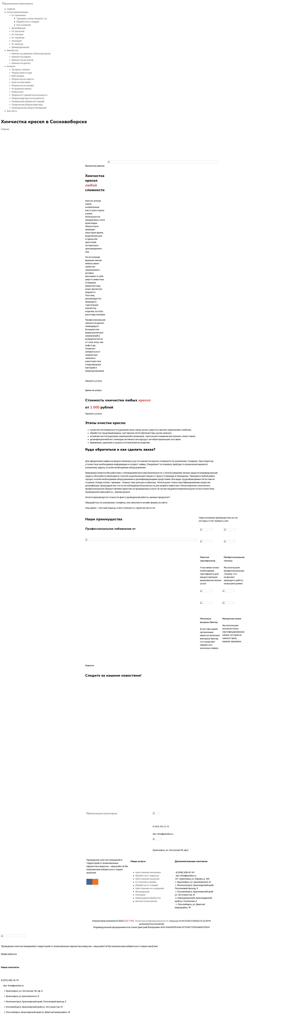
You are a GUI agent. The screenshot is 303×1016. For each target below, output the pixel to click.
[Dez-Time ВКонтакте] (89, 882)
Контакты (12, 111)
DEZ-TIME (129, 921)
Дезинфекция (19, 28)
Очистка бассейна (21, 82)
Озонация (17, 41)
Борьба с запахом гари (105, 795)
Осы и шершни (23, 25)
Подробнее (91, 701)
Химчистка (12, 50)
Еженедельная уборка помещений (29, 108)
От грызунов (18, 31)
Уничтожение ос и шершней (149, 888)
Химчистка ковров (21, 57)
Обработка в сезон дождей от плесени (119, 694)
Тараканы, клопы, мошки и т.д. (31, 18)
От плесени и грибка (145, 882)
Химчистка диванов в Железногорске (31, 53)
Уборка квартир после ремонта (28, 98)
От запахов (17, 44)
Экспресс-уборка (21, 69)
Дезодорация (142, 891)
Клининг (11, 66)
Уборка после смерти (23, 79)
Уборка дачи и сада (22, 72)
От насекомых (19, 15)
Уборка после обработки (107, 714)
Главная (11, 9)
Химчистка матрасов (22, 60)
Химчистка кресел (21, 63)
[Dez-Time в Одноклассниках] (95, 882)
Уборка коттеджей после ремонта (29, 95)
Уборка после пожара (23, 85)
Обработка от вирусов (147, 875)
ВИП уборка (18, 76)
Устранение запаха (21, 88)
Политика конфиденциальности (151, 921)
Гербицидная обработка (147, 898)
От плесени (17, 34)
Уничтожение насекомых (148, 872)
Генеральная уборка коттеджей (28, 101)
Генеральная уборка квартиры (27, 104)
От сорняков (18, 37)
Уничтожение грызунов (147, 879)
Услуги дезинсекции (17, 12)
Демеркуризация (20, 47)
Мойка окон (18, 92)
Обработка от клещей (27, 21)
